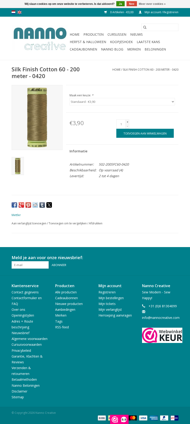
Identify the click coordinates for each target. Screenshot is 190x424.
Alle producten (66, 292)
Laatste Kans (148, 42)
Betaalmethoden (24, 379)
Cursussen (117, 34)
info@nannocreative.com (161, 317)
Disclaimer (19, 391)
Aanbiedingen (65, 309)
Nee (131, 4)
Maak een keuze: (81, 95)
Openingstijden (23, 315)
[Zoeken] (144, 27)
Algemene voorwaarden (30, 338)
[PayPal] (163, 418)
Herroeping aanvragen (115, 315)
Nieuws (136, 34)
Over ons (18, 309)
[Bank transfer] (101, 418)
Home (74, 34)
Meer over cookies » (152, 4)
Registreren (107, 292)
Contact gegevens (25, 292)
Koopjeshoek (121, 42)
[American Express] (153, 418)
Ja (120, 4)
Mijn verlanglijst (110, 309)
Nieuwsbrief (20, 333)
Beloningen (155, 49)
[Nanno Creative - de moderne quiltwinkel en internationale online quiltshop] (40, 38)
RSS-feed (62, 327)
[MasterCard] (132, 418)
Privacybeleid (21, 350)
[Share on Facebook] (14, 205)
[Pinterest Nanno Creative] (166, 257)
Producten (93, 34)
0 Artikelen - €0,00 (121, 12)
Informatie (78, 151)
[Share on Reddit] (35, 205)
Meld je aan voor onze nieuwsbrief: (47, 257)
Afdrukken (95, 223)
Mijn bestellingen (111, 298)
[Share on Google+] (21, 205)
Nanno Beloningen (26, 385)
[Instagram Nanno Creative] (174, 257)
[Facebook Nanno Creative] (158, 257)
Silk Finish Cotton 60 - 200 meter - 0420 (150, 70)
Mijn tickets (107, 304)
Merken (134, 49)
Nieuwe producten (69, 304)
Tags (59, 321)
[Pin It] (28, 205)
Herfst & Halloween (88, 42)
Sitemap (18, 397)
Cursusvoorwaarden (27, 344)
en (19, 12)
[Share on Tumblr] (42, 205)
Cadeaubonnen (83, 49)
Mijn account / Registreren (161, 12)
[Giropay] (173, 418)
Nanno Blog (112, 49)
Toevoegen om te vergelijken (68, 223)
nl (13, 12)
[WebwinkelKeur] (160, 335)
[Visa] (142, 418)
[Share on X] (49, 205)
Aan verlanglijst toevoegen (29, 223)
